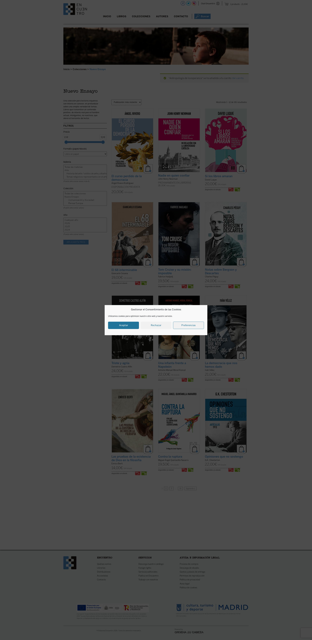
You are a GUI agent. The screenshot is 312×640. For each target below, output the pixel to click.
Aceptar (123, 325)
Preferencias (188, 325)
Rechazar (156, 325)
